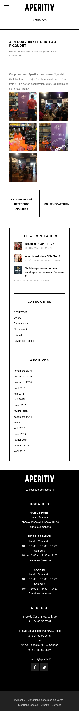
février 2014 (21, 439)
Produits (18, 335)
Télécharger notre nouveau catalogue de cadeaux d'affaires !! (44, 272)
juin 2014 (19, 422)
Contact (56, 705)
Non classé (20, 329)
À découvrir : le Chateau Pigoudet (32, 43)
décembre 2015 (23, 376)
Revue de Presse (24, 341)
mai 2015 (19, 399)
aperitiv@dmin (42, 51)
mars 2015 (20, 405)
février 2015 (21, 411)
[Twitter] (44, 667)
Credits (45, 705)
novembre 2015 (23, 382)
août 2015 (19, 388)
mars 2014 (20, 434)
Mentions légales (28, 705)
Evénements (21, 323)
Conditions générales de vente (45, 700)
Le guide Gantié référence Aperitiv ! (21, 204)
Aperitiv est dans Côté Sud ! (42, 256)
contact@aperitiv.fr (40, 659)
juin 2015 (19, 393)
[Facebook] (35, 667)
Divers (17, 317)
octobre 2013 (21, 445)
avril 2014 (19, 428)
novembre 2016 (23, 370)
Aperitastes (20, 312)
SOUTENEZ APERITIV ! (39, 244)
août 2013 (19, 451)
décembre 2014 (23, 417)
